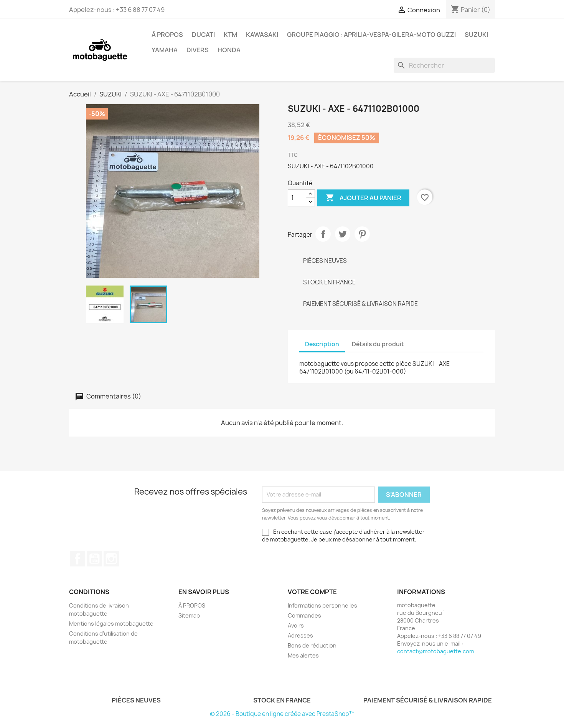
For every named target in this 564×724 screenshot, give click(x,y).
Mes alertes (303, 655)
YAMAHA (165, 50)
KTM (230, 34)
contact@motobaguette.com (435, 651)
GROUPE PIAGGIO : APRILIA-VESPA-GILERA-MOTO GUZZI (371, 34)
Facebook (77, 558)
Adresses (300, 635)
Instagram (111, 558)
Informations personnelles (322, 605)
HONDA (229, 50)
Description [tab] (322, 344)
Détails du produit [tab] (378, 344)
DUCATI (203, 34)
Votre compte (312, 592)
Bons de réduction (312, 645)
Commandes (304, 615)
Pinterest (362, 234)
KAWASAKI (262, 34)
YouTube (94, 558)
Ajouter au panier (363, 197)
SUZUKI (476, 34)
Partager (323, 234)
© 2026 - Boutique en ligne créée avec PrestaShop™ (282, 714)
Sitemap (189, 615)
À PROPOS (167, 34)
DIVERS (197, 50)
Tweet (342, 234)
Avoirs (296, 625)
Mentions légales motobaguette (111, 623)
